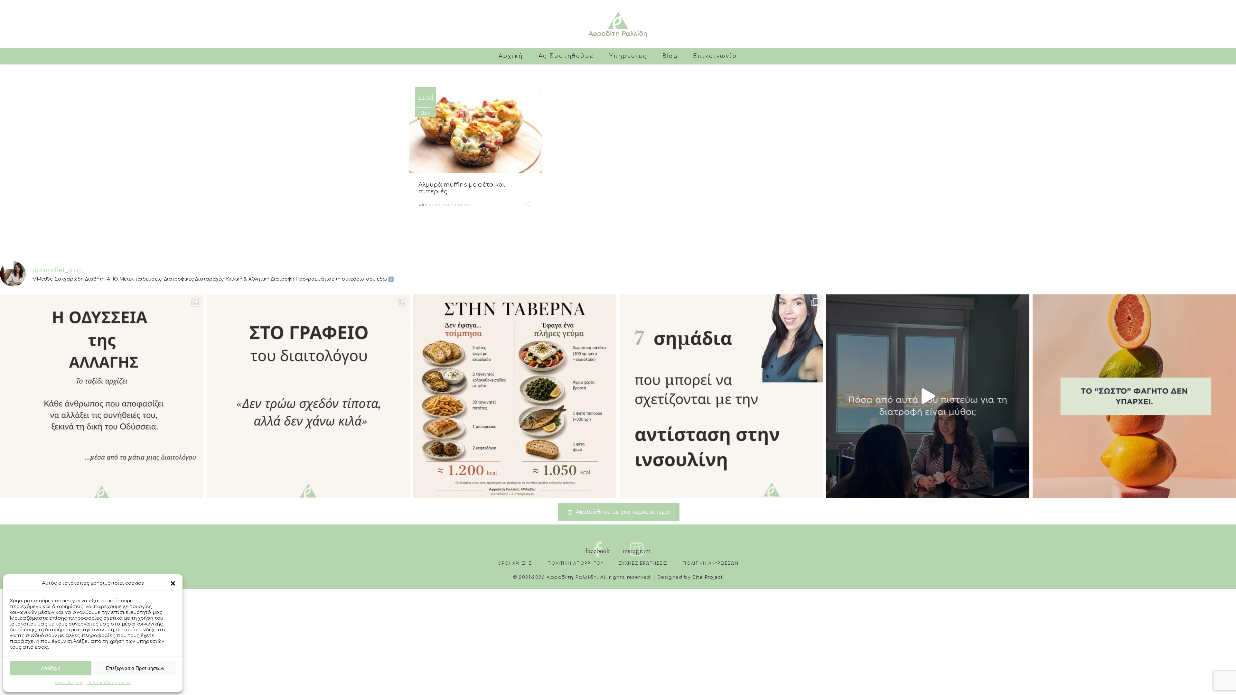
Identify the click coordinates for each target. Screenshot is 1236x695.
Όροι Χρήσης (69, 683)
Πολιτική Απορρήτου (109, 683)
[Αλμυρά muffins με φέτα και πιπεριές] (475, 130)
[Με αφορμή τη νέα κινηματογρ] (101, 396)
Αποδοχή (50, 668)
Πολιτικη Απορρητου (576, 563)
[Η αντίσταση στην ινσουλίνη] (721, 396)
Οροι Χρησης (515, 563)
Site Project (708, 577)
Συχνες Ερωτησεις (643, 563)
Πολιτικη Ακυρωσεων (710, 563)
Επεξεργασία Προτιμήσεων (135, 668)
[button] (173, 583)
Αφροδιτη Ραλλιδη (452, 205)
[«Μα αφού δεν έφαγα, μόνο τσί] (514, 396)
